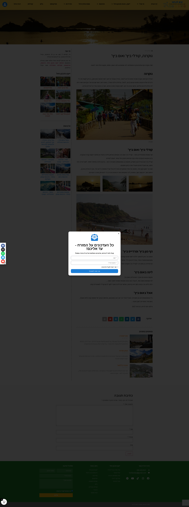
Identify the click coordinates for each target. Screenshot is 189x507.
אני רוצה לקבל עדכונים (109, 267)
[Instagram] (3, 250)
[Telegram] (3, 257)
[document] (94, 253)
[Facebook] (3, 246)
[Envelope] (3, 261)
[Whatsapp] (3, 254)
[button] (118, 233)
